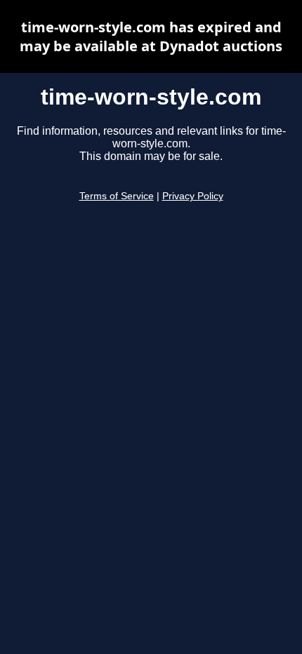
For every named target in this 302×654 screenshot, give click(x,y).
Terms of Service (116, 196)
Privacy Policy (192, 196)
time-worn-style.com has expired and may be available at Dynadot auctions (151, 36)
